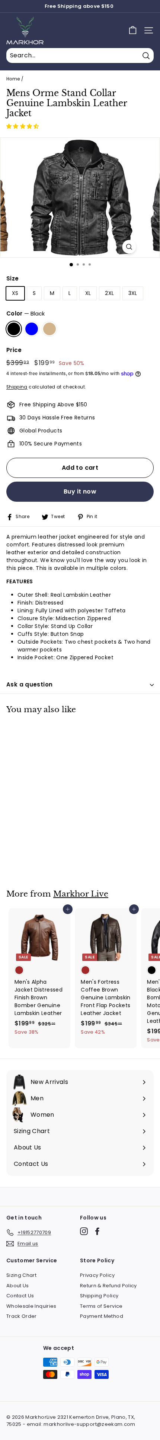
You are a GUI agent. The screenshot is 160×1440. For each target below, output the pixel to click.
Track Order (21, 1316)
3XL (132, 293)
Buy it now (80, 491)
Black (13, 328)
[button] (23, 126)
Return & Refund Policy (108, 1285)
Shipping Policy (99, 1295)
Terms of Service (101, 1306)
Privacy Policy (97, 1275)
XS (15, 293)
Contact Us (20, 1295)
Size (12, 278)
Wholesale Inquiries (31, 1306)
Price (14, 350)
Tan (49, 328)
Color (25, 313)
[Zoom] (129, 247)
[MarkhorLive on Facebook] (97, 1231)
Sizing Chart (21, 1275)
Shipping (17, 387)
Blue (31, 328)
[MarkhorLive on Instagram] (84, 1231)
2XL (109, 293)
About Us (17, 1285)
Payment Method (101, 1316)
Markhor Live (80, 894)
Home (13, 79)
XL (88, 293)
